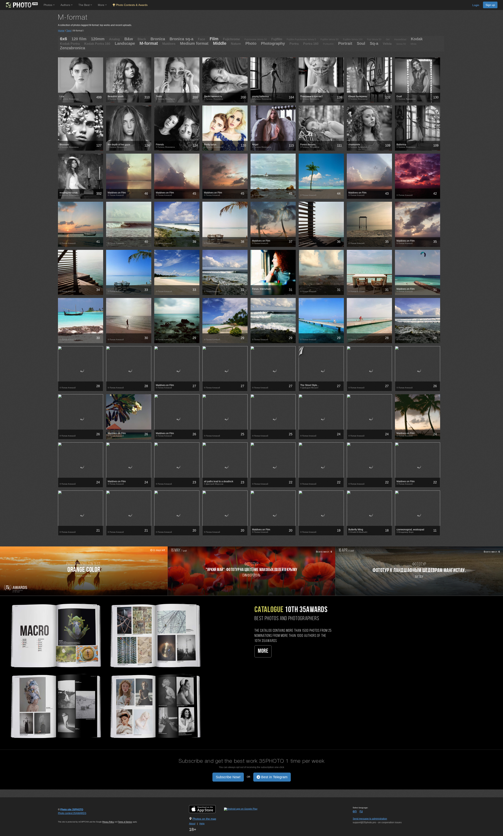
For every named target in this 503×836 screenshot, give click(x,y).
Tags (68, 30)
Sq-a (374, 43)
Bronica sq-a (181, 39)
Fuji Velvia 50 (374, 39)
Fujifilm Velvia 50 (329, 39)
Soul (361, 43)
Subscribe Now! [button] (228, 777)
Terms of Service (125, 822)
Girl (388, 39)
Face (201, 39)
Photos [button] (48, 5)
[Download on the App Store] (206, 809)
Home (61, 30)
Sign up (490, 5)
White (413, 44)
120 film (79, 39)
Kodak (417, 39)
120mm (98, 39)
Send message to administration (370, 818)
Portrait (345, 43)
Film (214, 38)
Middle (219, 43)
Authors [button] (66, 5)
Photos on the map (204, 818)
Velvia (387, 43)
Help (202, 823)
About (192, 823)
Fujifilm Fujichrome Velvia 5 (301, 39)
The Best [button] (84, 5)
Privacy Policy (108, 822)
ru (361, 811)
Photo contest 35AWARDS (72, 813)
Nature (236, 43)
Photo (250, 43)
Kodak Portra (70, 43)
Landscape (125, 43)
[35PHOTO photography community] (21, 5)
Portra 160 (311, 43)
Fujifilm (276, 39)
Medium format (194, 43)
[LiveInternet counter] (66, 817)
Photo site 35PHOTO (71, 809)
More (263, 651)
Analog (114, 39)
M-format (149, 43)
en (355, 811)
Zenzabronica (72, 48)
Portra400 (328, 44)
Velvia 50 (401, 44)
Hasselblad (400, 39)
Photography (273, 43)
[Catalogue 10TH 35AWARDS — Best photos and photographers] (105, 670)
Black (142, 39)
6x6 (63, 38)
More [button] (101, 5)
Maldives (168, 43)
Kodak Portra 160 (97, 43)
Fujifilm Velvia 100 (353, 39)
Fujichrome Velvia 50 (255, 39)
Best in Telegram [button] (273, 777)
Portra (294, 43)
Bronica (158, 39)
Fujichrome (231, 39)
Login (475, 5)
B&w (128, 39)
